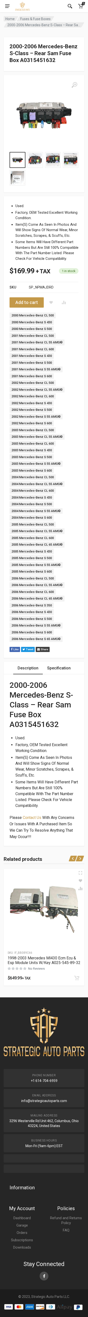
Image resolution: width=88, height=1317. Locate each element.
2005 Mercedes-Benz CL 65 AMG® (37, 544)
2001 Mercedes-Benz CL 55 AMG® (37, 342)
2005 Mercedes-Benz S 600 (31, 571)
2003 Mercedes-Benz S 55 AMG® (36, 463)
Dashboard (22, 1218)
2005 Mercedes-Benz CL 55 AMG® (37, 531)
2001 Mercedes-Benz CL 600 (32, 349)
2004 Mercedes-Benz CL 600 (32, 490)
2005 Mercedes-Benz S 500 (31, 558)
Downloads (22, 1247)
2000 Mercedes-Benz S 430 (31, 322)
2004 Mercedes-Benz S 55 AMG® (36, 511)
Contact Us (32, 817)
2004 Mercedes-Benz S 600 (31, 517)
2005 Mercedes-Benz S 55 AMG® (36, 565)
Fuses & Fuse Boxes (35, 19)
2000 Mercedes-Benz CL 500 (32, 315)
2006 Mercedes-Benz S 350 (31, 605)
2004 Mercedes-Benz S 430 (31, 497)
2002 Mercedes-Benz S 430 (31, 403)
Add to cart (26, 302)
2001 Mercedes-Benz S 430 (31, 356)
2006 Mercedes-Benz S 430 (31, 612)
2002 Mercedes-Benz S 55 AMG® (36, 416)
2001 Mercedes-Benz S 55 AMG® (36, 369)
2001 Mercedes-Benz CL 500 (32, 336)
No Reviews (36, 968)
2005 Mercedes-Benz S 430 (31, 551)
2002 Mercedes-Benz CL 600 (32, 396)
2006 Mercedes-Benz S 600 (31, 632)
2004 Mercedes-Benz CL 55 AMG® (37, 484)
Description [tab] (28, 668)
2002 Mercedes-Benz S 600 (31, 423)
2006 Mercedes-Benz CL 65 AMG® (37, 598)
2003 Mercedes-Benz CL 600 (32, 443)
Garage (22, 1225)
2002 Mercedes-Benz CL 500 (32, 383)
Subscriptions (22, 1240)
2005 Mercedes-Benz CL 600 (32, 538)
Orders (22, 1232)
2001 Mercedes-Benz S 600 (31, 376)
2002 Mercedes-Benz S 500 (31, 410)
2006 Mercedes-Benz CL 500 (32, 578)
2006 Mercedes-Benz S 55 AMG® (36, 625)
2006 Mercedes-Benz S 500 (31, 619)
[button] (76, 978)
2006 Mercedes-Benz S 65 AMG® (36, 639)
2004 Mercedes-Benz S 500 (31, 504)
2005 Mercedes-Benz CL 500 (32, 524)
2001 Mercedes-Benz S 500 (31, 362)
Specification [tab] (59, 668)
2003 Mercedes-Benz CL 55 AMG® (37, 437)
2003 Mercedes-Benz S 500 (31, 457)
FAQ (66, 1230)
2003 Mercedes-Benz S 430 (31, 450)
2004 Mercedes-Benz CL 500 (32, 477)
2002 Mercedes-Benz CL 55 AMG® (37, 389)
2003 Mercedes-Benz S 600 (31, 470)
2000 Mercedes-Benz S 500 (31, 329)
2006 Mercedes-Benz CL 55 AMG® (37, 585)
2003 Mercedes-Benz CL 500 (32, 430)
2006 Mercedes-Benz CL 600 (32, 592)
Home (10, 19)
